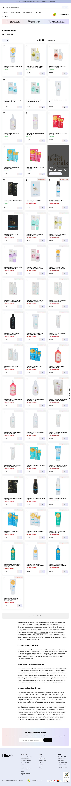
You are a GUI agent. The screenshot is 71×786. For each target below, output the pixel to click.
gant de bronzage (33, 701)
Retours (22, 766)
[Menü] (69, 773)
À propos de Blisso (24, 769)
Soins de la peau (15, 12)
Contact (22, 771)
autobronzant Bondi (33, 719)
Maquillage (5, 12)
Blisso (6, 780)
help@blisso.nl (62, 758)
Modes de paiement (25, 762)
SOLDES (4, 16)
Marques (41, 764)
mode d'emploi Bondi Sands (54, 719)
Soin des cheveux (27, 12)
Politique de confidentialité (26, 756)
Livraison (22, 764)
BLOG (40, 768)
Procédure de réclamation (26, 768)
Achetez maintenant (55, 173)
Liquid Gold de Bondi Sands (41, 632)
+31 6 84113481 (62, 756)
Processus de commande (26, 760)
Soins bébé (38, 12)
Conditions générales (25, 758)
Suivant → (39, 616)
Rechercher (65, 7)
